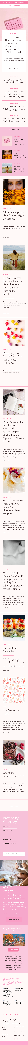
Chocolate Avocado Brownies (13, 774)
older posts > (15, 807)
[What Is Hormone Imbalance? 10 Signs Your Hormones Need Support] (14, 480)
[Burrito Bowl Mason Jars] (14, 628)
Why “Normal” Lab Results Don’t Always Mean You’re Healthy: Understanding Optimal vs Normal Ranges (14, 122)
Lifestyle (6, 644)
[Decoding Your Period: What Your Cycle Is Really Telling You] (14, 333)
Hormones (14, 77)
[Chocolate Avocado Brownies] (14, 752)
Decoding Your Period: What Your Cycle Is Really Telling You (14, 108)
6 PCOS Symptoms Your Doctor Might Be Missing (14, 81)
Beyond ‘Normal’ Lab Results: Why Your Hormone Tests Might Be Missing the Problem (14, 95)
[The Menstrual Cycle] (14, 690)
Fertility (6, 569)
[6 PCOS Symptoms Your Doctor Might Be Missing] (7, 154)
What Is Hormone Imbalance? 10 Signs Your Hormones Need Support (13, 507)
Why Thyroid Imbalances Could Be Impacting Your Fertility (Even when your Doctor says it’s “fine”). (13, 580)
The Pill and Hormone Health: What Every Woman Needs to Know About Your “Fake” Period (14, 45)
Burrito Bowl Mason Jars (10, 649)
